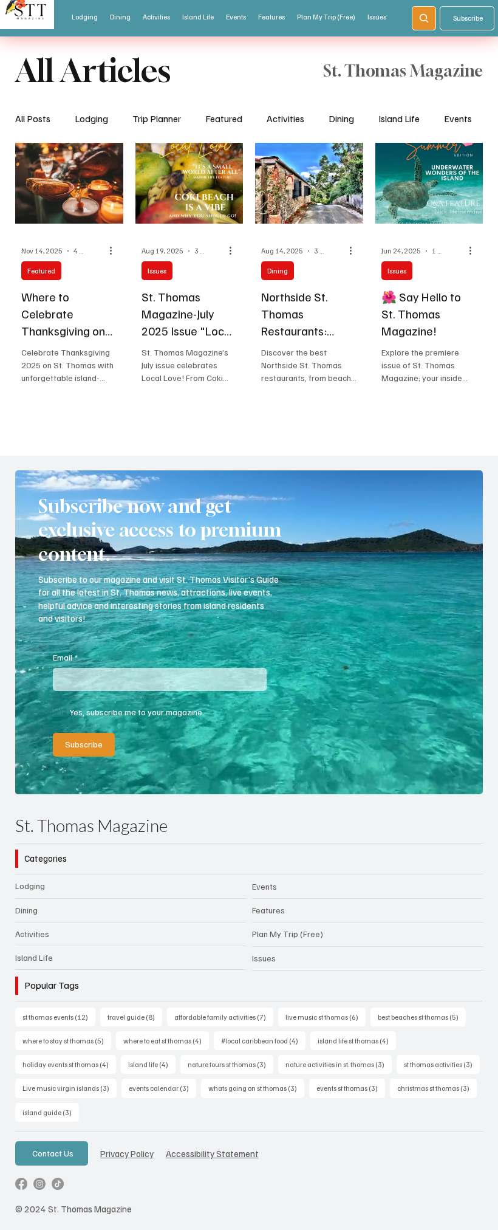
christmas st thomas (437, 1088)
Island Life (399, 118)
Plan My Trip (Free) (287, 934)
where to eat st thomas (166, 1040)
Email (65, 657)
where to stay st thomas (66, 1040)
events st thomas (350, 1088)
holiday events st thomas (69, 1064)
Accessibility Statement (212, 1153)
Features (268, 910)
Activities (285, 118)
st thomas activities (442, 1064)
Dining (341, 118)
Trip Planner (156, 118)
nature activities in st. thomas (338, 1064)
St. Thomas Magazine (91, 825)
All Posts (32, 118)
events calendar (162, 1088)
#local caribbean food (263, 1040)
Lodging (91, 118)
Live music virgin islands (69, 1088)
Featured (223, 118)
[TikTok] (58, 1184)
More (455, 118)
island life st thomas (357, 1040)
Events (264, 886)
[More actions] (115, 251)
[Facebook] (21, 1184)
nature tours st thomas (230, 1064)
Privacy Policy (127, 1153)
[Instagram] (39, 1184)
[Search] (424, 18)
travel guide (134, 1017)
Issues (157, 270)
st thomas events (58, 1017)
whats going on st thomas (256, 1088)
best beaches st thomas (422, 1017)
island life (152, 1064)
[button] (462, 779)
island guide (50, 1112)
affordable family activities (223, 1017)
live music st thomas (325, 1017)
